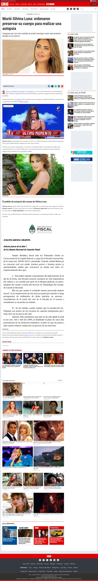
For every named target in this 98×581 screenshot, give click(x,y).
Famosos (17, 4)
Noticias (12, 4)
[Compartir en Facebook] (49, 86)
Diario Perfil (26, 564)
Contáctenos (41, 571)
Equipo (56, 571)
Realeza (30, 4)
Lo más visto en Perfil (77, 92)
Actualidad (24, 4)
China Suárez (17, 9)
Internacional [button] (41, 4)
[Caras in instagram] (68, 9)
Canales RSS (24, 571)
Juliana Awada (25, 9)
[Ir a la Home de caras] (4, 5)
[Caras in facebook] (71, 9)
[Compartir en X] (52, 86)
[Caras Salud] (81, 154)
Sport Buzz (64, 567)
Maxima (76, 567)
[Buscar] (95, 9)
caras (41, 528)
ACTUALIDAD (29, 14)
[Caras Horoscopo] (81, 160)
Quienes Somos (32, 571)
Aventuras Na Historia (45, 567)
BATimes (72, 564)
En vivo (94, 4)
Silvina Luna (28, 335)
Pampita (3, 9)
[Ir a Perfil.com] (93, 1)
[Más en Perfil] (11, 524)
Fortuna (46, 564)
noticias (9, 528)
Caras (30, 567)
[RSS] (54, 560)
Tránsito (75, 571)
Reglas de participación (65, 571)
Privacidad (49, 571)
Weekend (52, 564)
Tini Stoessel (9, 9)
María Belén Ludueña (44, 9)
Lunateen (66, 564)
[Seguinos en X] (74, 9)
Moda (34, 4)
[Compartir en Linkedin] (59, 86)
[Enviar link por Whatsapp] (56, 86)
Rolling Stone (55, 567)
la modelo (17, 99)
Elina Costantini (34, 9)
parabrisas (56, 528)
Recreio (70, 567)
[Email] (62, 86)
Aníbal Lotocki (23, 101)
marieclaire (25, 528)
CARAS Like (50, 4)
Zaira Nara (53, 9)
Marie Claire (40, 564)
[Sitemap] (58, 560)
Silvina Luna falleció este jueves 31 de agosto (20, 91)
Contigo (35, 567)
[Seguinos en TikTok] (78, 9)
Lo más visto (73, 34)
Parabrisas (59, 564)
